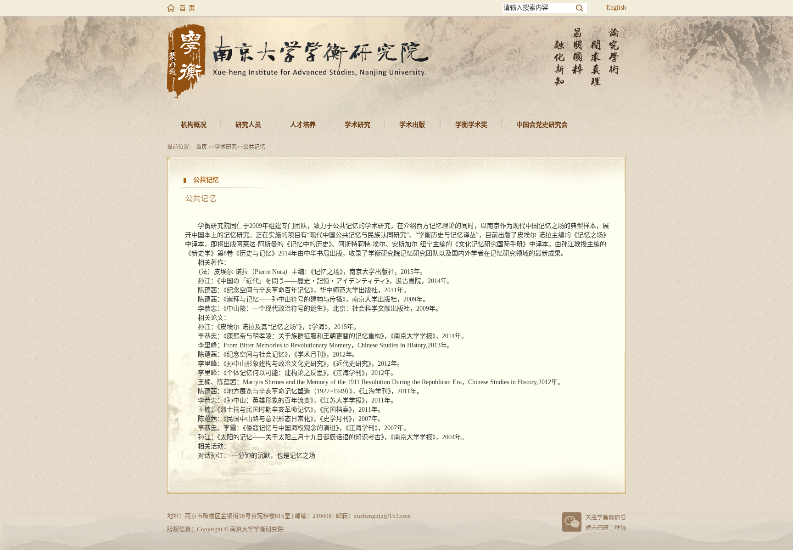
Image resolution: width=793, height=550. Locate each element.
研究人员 (248, 124)
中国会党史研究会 (542, 124)
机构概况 (194, 124)
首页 (201, 147)
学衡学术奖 (471, 124)
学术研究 (357, 124)
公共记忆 (254, 147)
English (616, 7)
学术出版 (412, 124)
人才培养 (303, 124)
